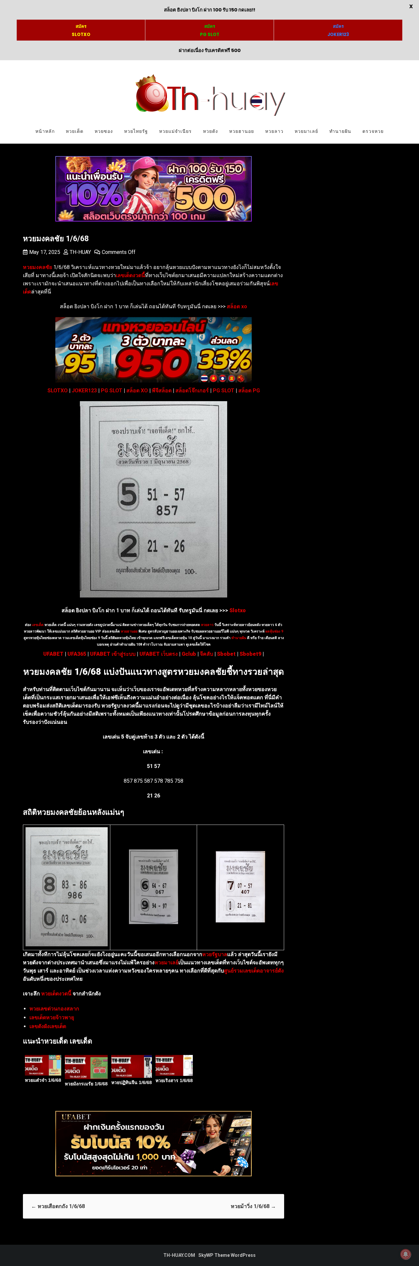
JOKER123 (84, 390)
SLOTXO (57, 390)
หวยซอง (104, 131)
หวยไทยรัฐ (136, 131)
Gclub (189, 654)
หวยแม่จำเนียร (175, 131)
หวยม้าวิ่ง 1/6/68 (253, 1206)
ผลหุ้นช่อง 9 (274, 631)
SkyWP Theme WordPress (227, 1255)
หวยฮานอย (241, 131)
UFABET (53, 654)
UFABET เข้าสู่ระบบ (113, 654)
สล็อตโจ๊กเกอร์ (192, 390)
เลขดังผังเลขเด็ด (47, 1026)
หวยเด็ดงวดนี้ (56, 993)
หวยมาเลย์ (306, 131)
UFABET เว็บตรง (158, 654)
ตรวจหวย (373, 131)
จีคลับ (206, 654)
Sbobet (226, 654)
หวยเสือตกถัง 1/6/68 (58, 1206)
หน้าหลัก (45, 131)
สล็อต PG (249, 390)
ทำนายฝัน (340, 131)
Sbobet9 (250, 654)
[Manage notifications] (405, 1254)
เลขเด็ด (38, 625)
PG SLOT (111, 390)
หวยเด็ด (74, 131)
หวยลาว (274, 131)
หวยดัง (210, 131)
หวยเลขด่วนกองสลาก (54, 1009)
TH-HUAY (80, 252)
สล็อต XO (137, 390)
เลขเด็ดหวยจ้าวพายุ (51, 1017)
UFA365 (76, 654)
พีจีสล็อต (162, 390)
